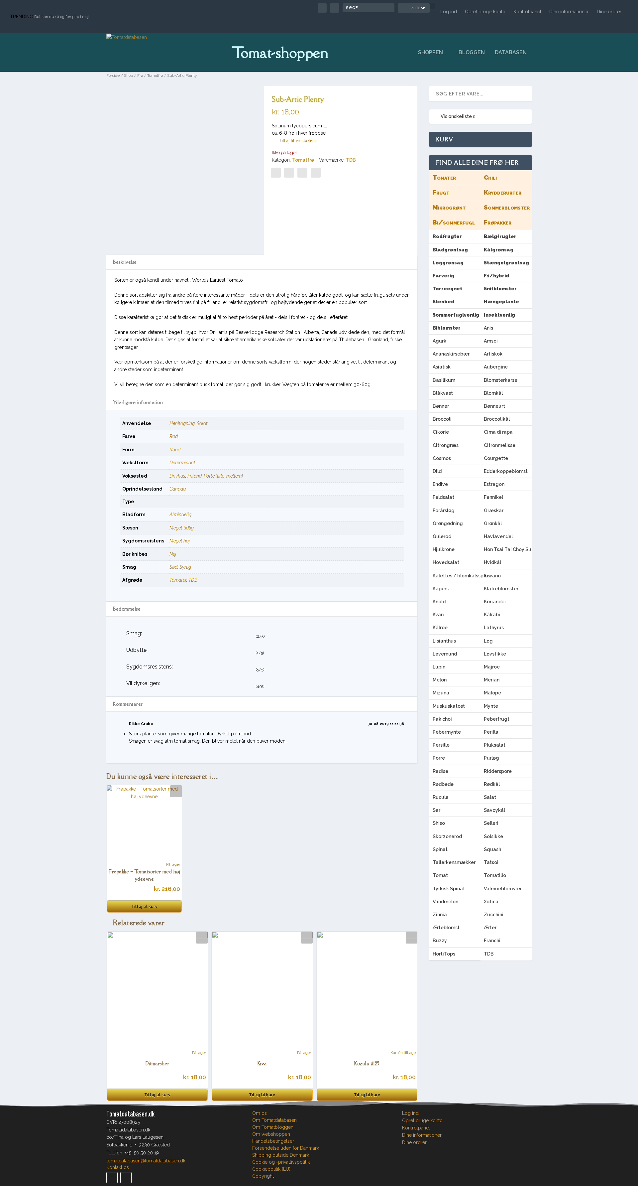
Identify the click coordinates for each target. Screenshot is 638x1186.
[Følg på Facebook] (112, 1177)
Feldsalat (443, 497)
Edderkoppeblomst (506, 471)
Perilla (491, 732)
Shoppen (430, 53)
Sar (436, 810)
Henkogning (182, 423)
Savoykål (494, 810)
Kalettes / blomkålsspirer (456, 575)
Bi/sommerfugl (454, 222)
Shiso (439, 823)
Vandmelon (445, 901)
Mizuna (441, 692)
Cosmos (442, 458)
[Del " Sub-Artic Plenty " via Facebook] (276, 173)
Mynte (491, 706)
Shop (128, 75)
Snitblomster (500, 288)
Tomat (440, 875)
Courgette (496, 458)
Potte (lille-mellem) (223, 476)
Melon (440, 679)
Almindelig (180, 514)
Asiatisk (442, 367)
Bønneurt (494, 406)
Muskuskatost (449, 706)
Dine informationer (569, 11)
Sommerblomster (507, 207)
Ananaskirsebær (451, 354)
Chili (490, 177)
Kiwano (492, 575)
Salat (202, 423)
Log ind (448, 11)
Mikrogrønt (449, 207)
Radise (440, 771)
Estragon (494, 484)
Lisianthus (444, 641)
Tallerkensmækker (454, 862)
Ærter (490, 927)
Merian (491, 679)
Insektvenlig (499, 315)
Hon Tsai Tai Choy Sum (508, 549)
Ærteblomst (446, 927)
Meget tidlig (181, 527)
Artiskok (493, 354)
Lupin (439, 666)
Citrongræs (446, 445)
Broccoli (442, 419)
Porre (439, 758)
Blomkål (493, 393)
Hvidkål (492, 562)
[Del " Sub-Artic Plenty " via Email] (302, 173)
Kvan (438, 614)
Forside (113, 75)
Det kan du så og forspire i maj (61, 16)
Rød (173, 436)
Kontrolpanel (527, 11)
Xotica (491, 901)
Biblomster (447, 328)
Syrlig (185, 567)
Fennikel (493, 497)
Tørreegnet (447, 288)
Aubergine (496, 367)
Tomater (177, 580)
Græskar (493, 510)
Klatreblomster (501, 588)
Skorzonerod (447, 836)
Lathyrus (494, 627)
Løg (488, 641)
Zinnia (440, 914)
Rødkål (492, 784)
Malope (492, 692)
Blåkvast (443, 393)
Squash (492, 849)
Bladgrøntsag (450, 249)
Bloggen (472, 53)
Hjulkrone (444, 549)
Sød (173, 567)
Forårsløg (444, 510)
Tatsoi (491, 862)
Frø (140, 75)
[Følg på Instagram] (126, 1177)
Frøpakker (497, 222)
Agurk (439, 341)
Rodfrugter (447, 236)
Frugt (441, 192)
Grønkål (493, 523)
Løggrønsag (448, 262)
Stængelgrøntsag (506, 262)
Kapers (441, 588)
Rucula (441, 797)
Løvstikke (495, 654)
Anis (488, 328)
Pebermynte (447, 732)
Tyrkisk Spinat (449, 888)
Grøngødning (448, 523)
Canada (177, 489)
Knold (439, 601)
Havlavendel (498, 536)
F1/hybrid (496, 275)
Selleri (491, 823)
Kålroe (440, 627)
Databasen (511, 53)
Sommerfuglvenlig (456, 315)
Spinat (440, 849)
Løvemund (445, 654)
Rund (174, 449)
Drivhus (177, 476)
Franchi (492, 940)
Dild (437, 471)
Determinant (182, 462)
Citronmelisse (499, 445)
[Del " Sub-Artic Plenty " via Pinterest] (289, 173)
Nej (172, 554)
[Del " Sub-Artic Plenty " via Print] (316, 173)
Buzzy (440, 940)
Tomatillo (495, 875)
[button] (294, 141)
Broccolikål (497, 419)
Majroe (492, 666)
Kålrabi (492, 614)
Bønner (441, 406)
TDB (351, 160)
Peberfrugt (496, 719)
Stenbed (443, 301)
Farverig (443, 275)
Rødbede (443, 784)
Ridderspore (498, 771)
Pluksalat (494, 745)
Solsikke (493, 836)
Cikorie (441, 432)
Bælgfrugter (500, 236)
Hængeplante (501, 301)
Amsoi (491, 341)
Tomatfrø (155, 75)
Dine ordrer (609, 11)
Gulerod (442, 536)
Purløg (491, 758)
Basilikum (444, 380)
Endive (440, 484)
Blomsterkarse (500, 380)
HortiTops (444, 954)
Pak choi (442, 719)
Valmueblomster (503, 888)
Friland (194, 476)
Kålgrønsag (498, 249)
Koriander (495, 601)
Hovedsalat (446, 562)
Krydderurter (502, 192)
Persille (441, 745)
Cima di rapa (498, 432)
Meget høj (179, 540)
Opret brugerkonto (485, 11)
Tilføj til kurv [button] (144, 906)
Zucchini (493, 914)
